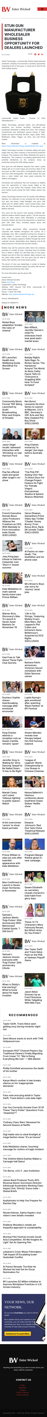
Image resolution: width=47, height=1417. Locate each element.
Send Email (11, 282)
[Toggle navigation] (42, 9)
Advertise (22, 1388)
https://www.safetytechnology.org (21, 294)
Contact (23, 1390)
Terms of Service (22, 1392)
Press (23, 1385)
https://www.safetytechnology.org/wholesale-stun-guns (22, 146)
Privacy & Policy (23, 1395)
